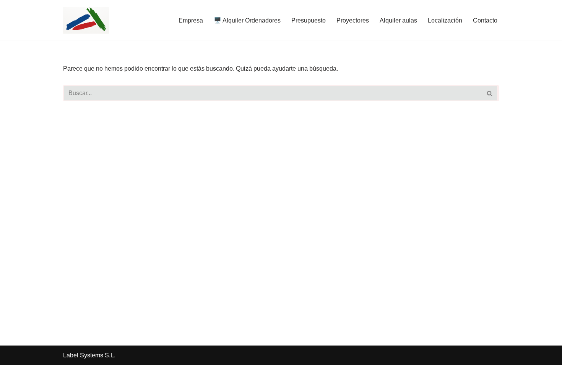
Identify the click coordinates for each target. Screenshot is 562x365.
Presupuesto (308, 20)
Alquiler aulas (398, 20)
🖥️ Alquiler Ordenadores (247, 20)
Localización (445, 20)
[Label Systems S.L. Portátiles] (86, 20)
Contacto (485, 20)
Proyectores (352, 20)
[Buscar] (490, 93)
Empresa (191, 20)
